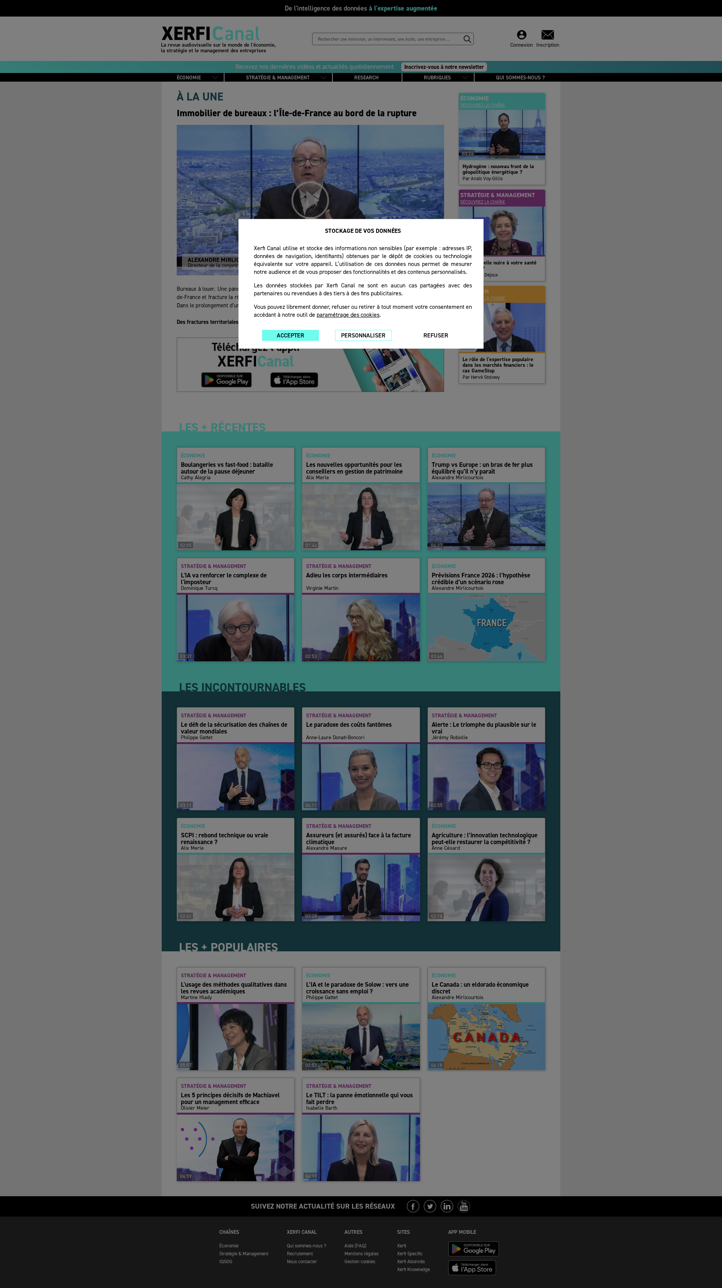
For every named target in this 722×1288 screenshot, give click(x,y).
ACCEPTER (290, 335)
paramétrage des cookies (348, 315)
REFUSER (435, 335)
